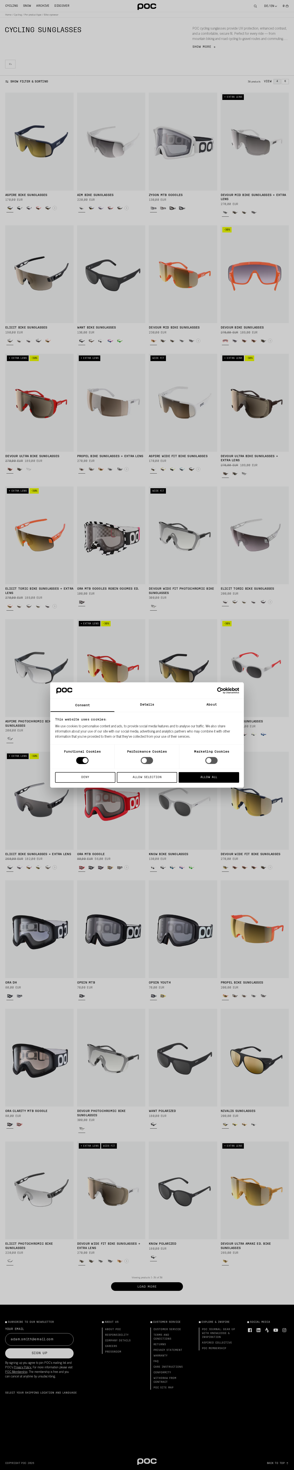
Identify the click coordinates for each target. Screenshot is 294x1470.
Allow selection (147, 777)
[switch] (147, 760)
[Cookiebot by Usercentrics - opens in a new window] (220, 690)
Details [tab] (147, 704)
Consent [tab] (82, 705)
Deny (85, 777)
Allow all (208, 777)
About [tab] (211, 704)
